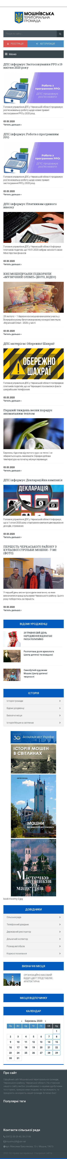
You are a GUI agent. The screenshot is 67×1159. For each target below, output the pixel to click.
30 (10, 1058)
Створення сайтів (43, 1153)
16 (10, 1047)
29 (56, 1053)
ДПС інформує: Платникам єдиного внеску (30, 205)
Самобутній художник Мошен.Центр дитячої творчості (36, 673)
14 (49, 1042)
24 (18, 1053)
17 (18, 1047)
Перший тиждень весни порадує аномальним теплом (27, 411)
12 (33, 1042)
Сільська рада (14, 917)
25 (26, 1053)
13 (41, 1042)
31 (18, 1058)
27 (41, 1053)
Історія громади (15, 701)
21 (49, 1047)
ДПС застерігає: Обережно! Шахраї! (28, 343)
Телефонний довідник (18, 924)
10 (18, 1042)
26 (33, 1053)
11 (26, 1042)
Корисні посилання (17, 953)
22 (56, 1047)
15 (56, 1042)
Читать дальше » (12, 124)
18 (26, 1047)
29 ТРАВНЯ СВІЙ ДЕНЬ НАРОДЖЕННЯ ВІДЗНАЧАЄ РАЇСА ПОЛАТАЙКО (38, 636)
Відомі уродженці (15, 708)
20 (41, 1047)
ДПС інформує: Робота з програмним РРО (31, 135)
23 (10, 1053)
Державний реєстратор (19, 932)
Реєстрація (17, 43)
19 (33, 1047)
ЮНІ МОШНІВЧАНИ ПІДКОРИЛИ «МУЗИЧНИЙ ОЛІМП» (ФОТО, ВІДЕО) (29, 275)
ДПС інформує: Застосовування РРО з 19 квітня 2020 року (32, 65)
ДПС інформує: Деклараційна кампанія (32, 480)
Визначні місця (14, 715)
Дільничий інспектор (17, 939)
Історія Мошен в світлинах (20, 722)
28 (49, 1053)
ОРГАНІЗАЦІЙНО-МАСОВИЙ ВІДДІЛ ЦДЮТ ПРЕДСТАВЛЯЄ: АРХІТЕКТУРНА (38, 978)
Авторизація (47, 43)
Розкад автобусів (16, 946)
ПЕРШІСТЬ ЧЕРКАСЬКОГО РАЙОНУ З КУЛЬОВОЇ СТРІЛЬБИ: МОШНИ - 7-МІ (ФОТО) (30, 550)
